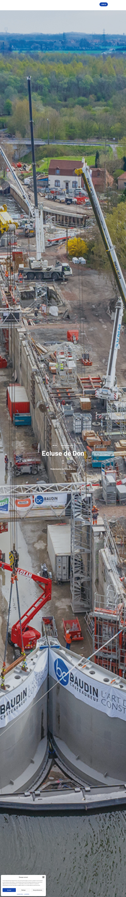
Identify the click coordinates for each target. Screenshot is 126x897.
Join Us (103, 4)
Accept (9, 890)
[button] (43, 877)
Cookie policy (20, 894)
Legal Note (26, 894)
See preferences (37, 890)
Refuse (23, 890)
